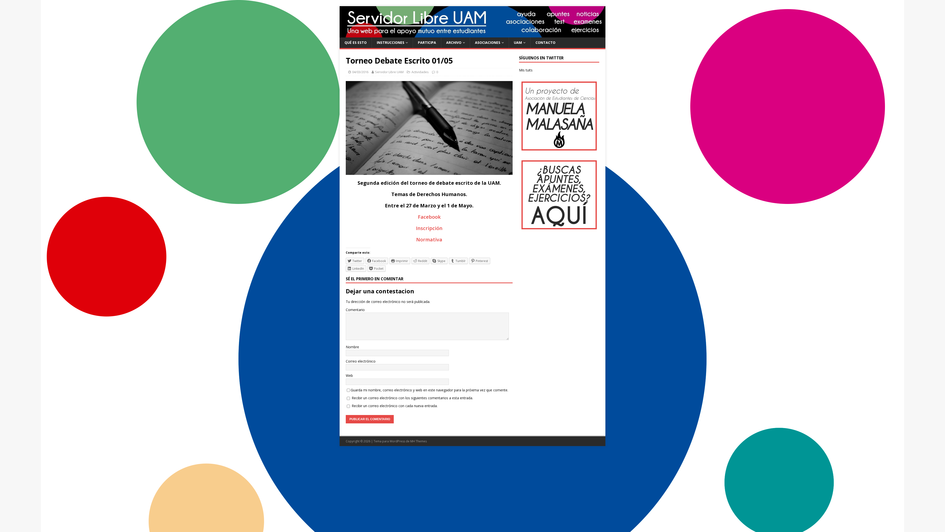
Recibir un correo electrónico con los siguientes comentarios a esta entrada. (412, 398)
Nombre (352, 347)
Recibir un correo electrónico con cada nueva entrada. (395, 405)
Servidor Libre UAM (389, 72)
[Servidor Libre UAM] (472, 34)
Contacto (545, 42)
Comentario (355, 309)
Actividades (420, 72)
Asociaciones (487, 42)
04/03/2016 (360, 72)
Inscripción (429, 228)
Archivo (453, 42)
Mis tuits (526, 70)
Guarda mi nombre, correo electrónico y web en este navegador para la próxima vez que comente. (429, 390)
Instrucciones (390, 42)
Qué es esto (356, 42)
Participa (427, 42)
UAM (518, 42)
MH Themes (418, 441)
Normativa (429, 239)
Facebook (429, 217)
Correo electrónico (361, 361)
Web (349, 375)
